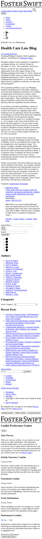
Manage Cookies (7, 413)
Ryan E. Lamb (11, 284)
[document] (21, 477)
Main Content (18, 11)
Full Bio (9, 219)
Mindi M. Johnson (12, 282)
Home (8, 18)
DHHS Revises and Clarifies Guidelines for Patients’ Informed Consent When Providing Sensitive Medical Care (22, 352)
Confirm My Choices (9, 537)
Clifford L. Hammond (14, 278)
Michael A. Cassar (12, 267)
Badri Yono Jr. (11, 292)
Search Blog (5, 225)
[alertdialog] (21, 477)
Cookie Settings (7, 11)
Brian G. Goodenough (14, 273)
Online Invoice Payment (10, 388)
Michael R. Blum (26, 58)
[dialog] (21, 410)
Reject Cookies (21, 413)
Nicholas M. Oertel (13, 286)
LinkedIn (29, 219)
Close (4, 431)
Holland (9, 384)
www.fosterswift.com (13, 28)
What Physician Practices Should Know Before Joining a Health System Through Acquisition (23, 334)
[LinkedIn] (7, 242)
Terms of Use (17, 409)
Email (8, 200)
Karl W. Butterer (12, 265)
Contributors (10, 24)
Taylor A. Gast (11, 271)
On (5, 520)
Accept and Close (34, 413)
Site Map (9, 396)
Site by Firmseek (12, 403)
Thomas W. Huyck (13, 280)
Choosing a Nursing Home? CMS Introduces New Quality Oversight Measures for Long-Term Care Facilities (22, 316)
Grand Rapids (11, 380)
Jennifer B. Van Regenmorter (16, 290)
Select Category (7, 304)
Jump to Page (6, 369)
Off (11, 520)
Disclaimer (10, 392)
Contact (8, 26)
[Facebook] (6, 36)
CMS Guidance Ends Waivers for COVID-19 (22, 365)
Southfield (9, 378)
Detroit (8, 382)
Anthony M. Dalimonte (14, 269)
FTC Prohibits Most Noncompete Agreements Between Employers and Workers (22, 347)
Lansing (9, 376)
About (8, 20)
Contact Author (18, 219)
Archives (9, 22)
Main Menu (28, 11)
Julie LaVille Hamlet (13, 275)
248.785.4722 (16, 200)
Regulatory (24, 184)
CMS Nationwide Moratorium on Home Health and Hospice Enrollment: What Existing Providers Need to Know (23, 323)
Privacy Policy (11, 394)
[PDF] (7, 239)
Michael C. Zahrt (12, 294)
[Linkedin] (7, 33)
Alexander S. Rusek (13, 288)
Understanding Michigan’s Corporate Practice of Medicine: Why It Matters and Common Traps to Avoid (22, 329)
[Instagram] (7, 38)
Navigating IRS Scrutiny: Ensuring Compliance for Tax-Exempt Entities (23, 343)
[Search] (34, 11)
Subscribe (5, 235)
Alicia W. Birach (12, 261)
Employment (14, 184)
